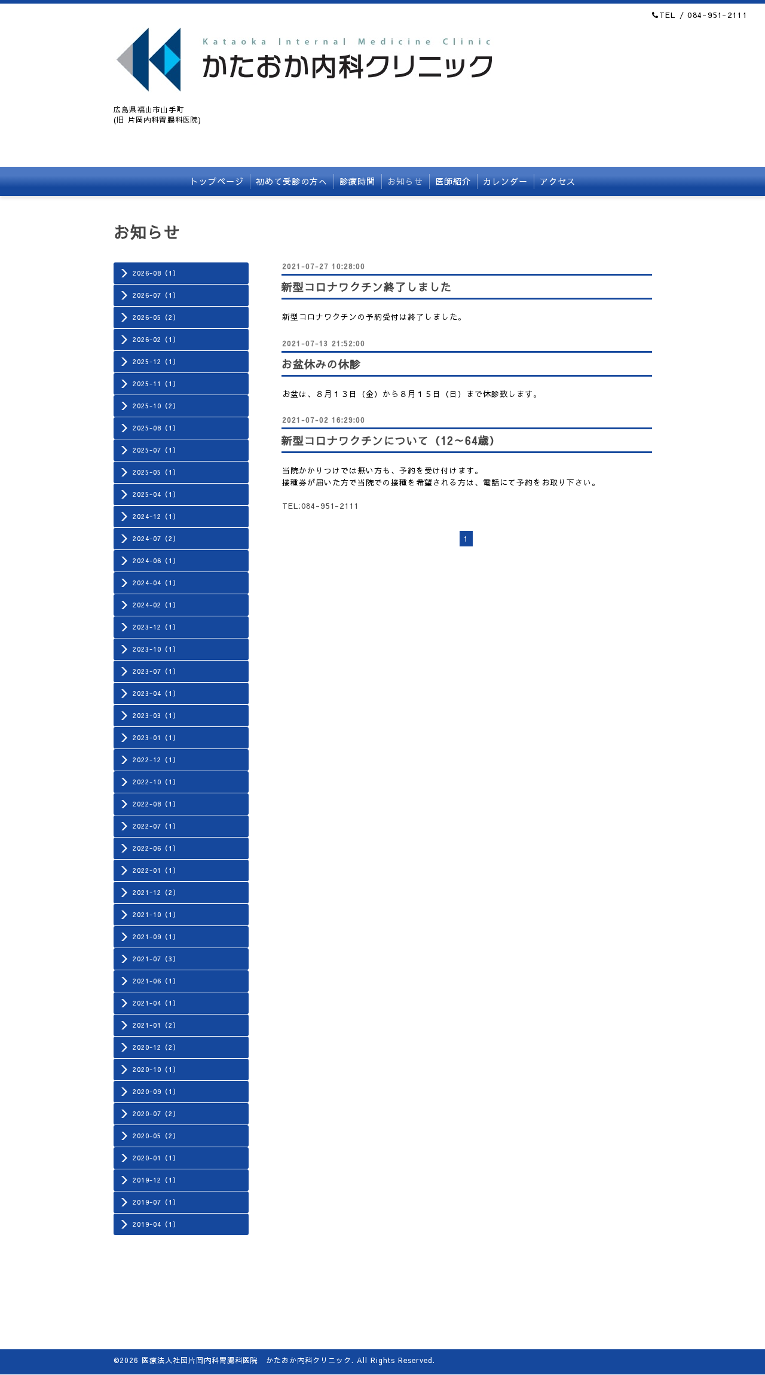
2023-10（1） (156, 648)
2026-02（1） (156, 339)
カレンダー (505, 181)
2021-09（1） (156, 936)
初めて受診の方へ (292, 181)
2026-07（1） (156, 295)
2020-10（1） (156, 1069)
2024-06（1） (156, 560)
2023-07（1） (156, 671)
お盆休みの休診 (321, 363)
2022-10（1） (156, 781)
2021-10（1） (156, 914)
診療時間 (357, 181)
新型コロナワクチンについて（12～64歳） (391, 440)
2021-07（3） (156, 958)
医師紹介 (453, 181)
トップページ (217, 181)
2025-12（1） (156, 361)
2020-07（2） (156, 1113)
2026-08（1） (156, 272)
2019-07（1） (156, 1201)
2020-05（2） (156, 1135)
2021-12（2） (156, 892)
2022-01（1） (156, 870)
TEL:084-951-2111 (320, 505)
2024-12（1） (156, 516)
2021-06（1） (156, 980)
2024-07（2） (156, 538)
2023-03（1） (156, 715)
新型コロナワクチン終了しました (366, 286)
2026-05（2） (156, 317)
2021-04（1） (156, 1002)
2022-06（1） (156, 848)
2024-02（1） (156, 604)
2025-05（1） (156, 472)
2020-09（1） (156, 1091)
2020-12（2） (156, 1047)
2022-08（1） (156, 803)
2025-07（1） (156, 449)
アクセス (558, 181)
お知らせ (405, 181)
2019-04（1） (156, 1224)
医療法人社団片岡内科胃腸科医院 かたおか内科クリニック (246, 1360)
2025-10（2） (156, 405)
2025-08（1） (156, 427)
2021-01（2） (156, 1024)
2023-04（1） (156, 693)
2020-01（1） (156, 1157)
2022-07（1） (156, 825)
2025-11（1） (156, 383)
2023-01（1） (156, 737)
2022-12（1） (156, 759)
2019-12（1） (156, 1179)
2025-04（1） (156, 494)
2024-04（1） (156, 582)
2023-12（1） (156, 626)
